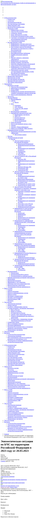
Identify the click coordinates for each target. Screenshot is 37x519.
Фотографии (21, 230)
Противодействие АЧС (24, 167)
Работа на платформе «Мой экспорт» (22, 128)
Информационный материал (26, 207)
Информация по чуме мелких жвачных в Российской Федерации (24, 244)
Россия (13, 139)
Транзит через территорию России (21, 314)
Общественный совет (14, 25)
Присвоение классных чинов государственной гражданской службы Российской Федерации (22, 71)
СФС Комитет (18, 107)
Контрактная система (14, 77)
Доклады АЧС (22, 159)
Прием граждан (12, 305)
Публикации (21, 151)
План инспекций (16, 122)
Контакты (10, 300)
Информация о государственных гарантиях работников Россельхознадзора (23, 67)
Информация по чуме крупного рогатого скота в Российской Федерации (23, 210)
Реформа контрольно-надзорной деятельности (21, 277)
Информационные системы (16, 130)
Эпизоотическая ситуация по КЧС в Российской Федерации (25, 259)
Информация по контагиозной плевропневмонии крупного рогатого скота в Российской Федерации (23, 234)
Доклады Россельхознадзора (19, 31)
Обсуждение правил (20, 134)
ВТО (12, 104)
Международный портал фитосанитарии (13, 482)
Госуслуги (11, 96)
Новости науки (12, 294)
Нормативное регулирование (26, 217)
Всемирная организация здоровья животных (14, 479)
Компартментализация (14, 280)
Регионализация (12, 271)
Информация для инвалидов (19, 61)
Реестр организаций (20, 121)
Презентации (15, 273)
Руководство (11, 19)
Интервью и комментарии (15, 296)
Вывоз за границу (16, 311)
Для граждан (8, 302)
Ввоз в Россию (15, 310)
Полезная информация (14, 325)
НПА (12, 56)
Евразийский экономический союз (21, 113)
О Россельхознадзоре (10, 18)
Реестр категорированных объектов (21, 94)
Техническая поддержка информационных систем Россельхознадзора (20, 341)
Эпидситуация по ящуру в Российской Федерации (22, 141)
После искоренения (23, 219)
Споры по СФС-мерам (21, 108)
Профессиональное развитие (19, 54)
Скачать (3, 461)
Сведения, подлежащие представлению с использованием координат (23, 38)
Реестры (10, 136)
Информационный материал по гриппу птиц (26, 176)
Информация (22, 214)
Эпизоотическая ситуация (15, 137)
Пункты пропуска (19, 117)
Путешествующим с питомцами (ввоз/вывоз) (21, 308)
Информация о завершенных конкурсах (22, 45)
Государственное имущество (16, 79)
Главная (6, 434)
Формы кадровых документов (20, 62)
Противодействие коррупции (16, 81)
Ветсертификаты (16, 99)
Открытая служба (13, 28)
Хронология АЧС (23, 170)
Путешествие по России (18, 313)
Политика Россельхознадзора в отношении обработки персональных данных (20, 327)
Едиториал (17, 105)
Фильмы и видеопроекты (15, 297)
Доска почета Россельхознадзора (20, 65)
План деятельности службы (19, 34)
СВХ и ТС (17, 116)
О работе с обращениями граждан (17, 307)
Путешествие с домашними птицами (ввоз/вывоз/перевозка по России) (22, 319)
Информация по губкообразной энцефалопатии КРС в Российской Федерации (24, 222)
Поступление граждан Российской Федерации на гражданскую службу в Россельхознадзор (22, 48)
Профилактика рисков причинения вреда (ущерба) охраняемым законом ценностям (23, 92)
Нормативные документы (22, 114)
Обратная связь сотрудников (19, 74)
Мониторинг (11, 279)
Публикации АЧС (23, 168)
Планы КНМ (15, 90)
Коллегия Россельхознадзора (16, 27)
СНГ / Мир (21, 228)
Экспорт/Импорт (13, 97)
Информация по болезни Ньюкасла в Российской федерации (25, 253)
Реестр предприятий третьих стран (21, 124)
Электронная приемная (18, 41)
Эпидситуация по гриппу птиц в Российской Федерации (24, 172)
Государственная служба (15, 42)
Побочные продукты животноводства (19, 283)
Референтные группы (17, 30)
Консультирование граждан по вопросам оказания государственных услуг (19, 338)
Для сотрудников (9, 331)
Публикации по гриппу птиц (26, 184)
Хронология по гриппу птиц (26, 185)
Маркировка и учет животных (16, 282)
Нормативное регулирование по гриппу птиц (26, 181)
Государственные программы (16, 24)
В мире (20, 174)
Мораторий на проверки (18, 88)
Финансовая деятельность (15, 76)
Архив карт (21, 213)
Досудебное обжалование (15, 82)
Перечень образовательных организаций (23, 64)
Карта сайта (13, 487)
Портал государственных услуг (10, 485)
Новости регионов (13, 291)
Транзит (13, 125)
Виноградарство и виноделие (16, 285)
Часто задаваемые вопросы (15, 323)
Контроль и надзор (13, 85)
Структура (11, 21)
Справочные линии (13, 322)
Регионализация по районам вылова (21, 276)
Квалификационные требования (20, 53)
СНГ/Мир (21, 153)
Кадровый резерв (16, 51)
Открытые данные (16, 33)
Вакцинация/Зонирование (25, 144)
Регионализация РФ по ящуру (20, 274)
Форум (16, 102)
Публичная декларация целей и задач (22, 36)
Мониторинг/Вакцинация (25, 179)
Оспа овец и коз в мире (25, 205)
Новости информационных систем (18, 293)
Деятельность (8, 84)
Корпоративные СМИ (14, 299)
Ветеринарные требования (19, 111)
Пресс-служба (8, 288)
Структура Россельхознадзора (16, 334)
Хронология (21, 154)
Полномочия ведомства (14, 22)
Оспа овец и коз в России (25, 204)
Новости (20, 216)
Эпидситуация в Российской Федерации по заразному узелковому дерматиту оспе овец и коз (25, 188)
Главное (10, 290)
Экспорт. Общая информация (19, 127)
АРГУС (13, 101)
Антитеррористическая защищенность (19, 287)
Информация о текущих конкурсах (21, 44)
